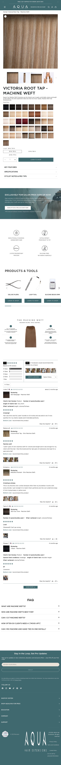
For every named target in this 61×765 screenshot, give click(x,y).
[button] (5, 7)
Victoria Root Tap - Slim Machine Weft (23, 433)
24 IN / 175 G (12, 155)
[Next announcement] (58, 2)
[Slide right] (56, 78)
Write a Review (33, 377)
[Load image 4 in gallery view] (48, 77)
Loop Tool (33, 294)
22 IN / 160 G (32, 151)
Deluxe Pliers (13, 294)
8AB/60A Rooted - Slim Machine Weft (23, 472)
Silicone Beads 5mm (52, 294)
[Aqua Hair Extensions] (20, 7)
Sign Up (30, 669)
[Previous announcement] (3, 2)
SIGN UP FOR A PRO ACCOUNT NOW (17, 207)
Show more (30, 587)
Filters (8, 384)
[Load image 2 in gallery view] (24, 77)
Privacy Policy (17, 680)
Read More (6, 102)
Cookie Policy (53, 750)
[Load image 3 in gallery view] (36, 77)
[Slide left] (5, 78)
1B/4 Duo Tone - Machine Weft (20, 511)
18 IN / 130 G (12, 151)
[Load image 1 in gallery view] (12, 77)
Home (5, 12)
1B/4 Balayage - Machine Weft (20, 394)
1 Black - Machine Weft (18, 548)
